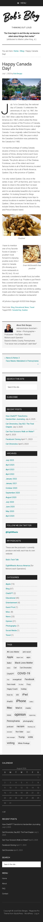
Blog (12, 307)
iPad (25, 694)
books (8, 668)
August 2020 (11, 497)
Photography (11, 626)
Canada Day (16, 310)
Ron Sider (19, 732)
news (9, 715)
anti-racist (27, 652)
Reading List (31, 727)
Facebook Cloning (13, 439)
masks (28, 708)
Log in (36, 913)
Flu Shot (21, 684)
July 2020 (10, 502)
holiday (24, 689)
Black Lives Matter (24, 662)
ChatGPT (9, 593)
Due (8, 679)
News (27, 307)
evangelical (17, 679)
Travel (32, 307)
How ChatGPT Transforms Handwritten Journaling (21, 824)
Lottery (31, 701)
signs (28, 732)
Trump (21, 737)
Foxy (29, 684)
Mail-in (19, 708)
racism (20, 726)
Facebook (29, 679)
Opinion (9, 621)
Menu (23, 3)
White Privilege (24, 743)
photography (28, 721)
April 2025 (10, 465)
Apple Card (20, 657)
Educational (19, 307)
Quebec (25, 310)
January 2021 (11, 483)
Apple (8, 584)
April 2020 (10, 516)
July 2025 (10, 460)
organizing (32, 715)
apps (28, 657)
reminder (9, 732)
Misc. (8, 612)
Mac (9, 707)
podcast (10, 727)
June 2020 (10, 507)
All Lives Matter (13, 652)
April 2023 (10, 469)
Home (4, 878)
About (4, 883)
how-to (10, 695)
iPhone (21, 701)
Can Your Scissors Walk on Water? (20, 431)
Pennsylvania (13, 721)
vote (30, 737)
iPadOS (10, 701)
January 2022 (11, 479)
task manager (11, 737)
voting (11, 743)
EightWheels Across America (18, 565)
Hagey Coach (12, 689)
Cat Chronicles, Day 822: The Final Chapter (18, 832)
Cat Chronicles (12, 444)
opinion (20, 714)
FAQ (3, 888)
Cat (15, 668)
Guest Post (10, 607)
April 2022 (10, 474)
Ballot (9, 663)
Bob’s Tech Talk (12, 560)
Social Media (11, 630)
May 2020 (10, 511)
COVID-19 (24, 673)
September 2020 (13, 493)
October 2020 (11, 488)
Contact (5, 894)
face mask (11, 684)
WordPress (28, 913)
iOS (17, 695)
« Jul (3, 812)
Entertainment (11, 602)
